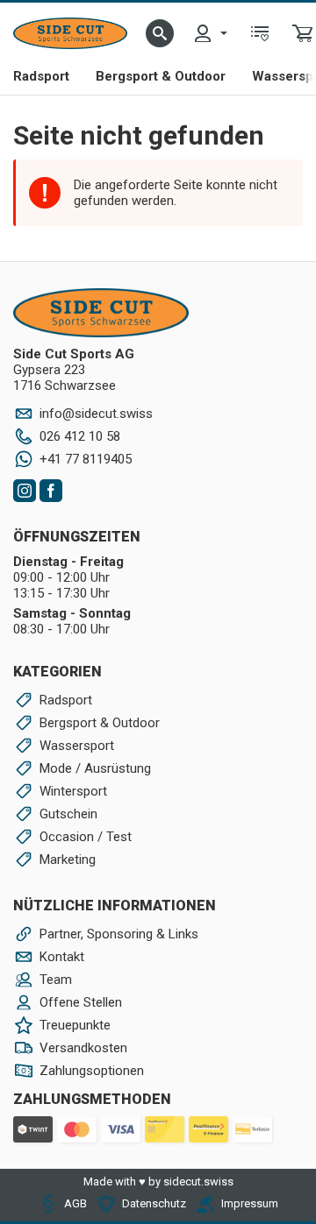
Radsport (41, 76)
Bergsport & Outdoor (161, 76)
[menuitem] (209, 33)
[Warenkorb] (302, 33)
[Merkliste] (259, 33)
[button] (160, 33)
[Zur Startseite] (70, 33)
